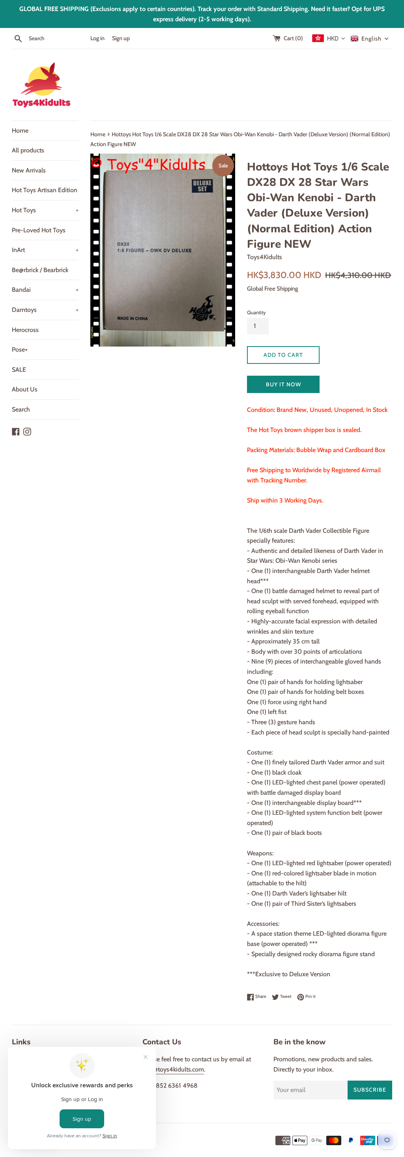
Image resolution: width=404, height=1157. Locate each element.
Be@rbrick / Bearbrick (40, 270)
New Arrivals (29, 170)
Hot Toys (45, 210)
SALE (19, 369)
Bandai (45, 289)
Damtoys (45, 309)
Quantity (256, 312)
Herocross (25, 330)
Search (21, 409)
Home (20, 130)
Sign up (121, 38)
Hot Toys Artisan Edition (44, 190)
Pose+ (20, 349)
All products (28, 150)
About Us (24, 389)
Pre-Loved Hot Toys (38, 230)
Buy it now (283, 384)
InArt (45, 250)
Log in (97, 38)
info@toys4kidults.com (173, 1069)
